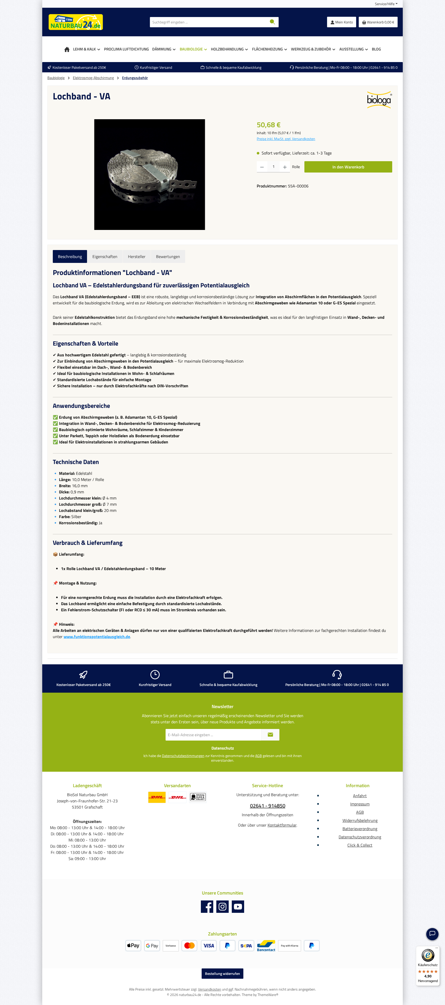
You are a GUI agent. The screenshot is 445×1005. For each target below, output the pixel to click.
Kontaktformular (282, 825)
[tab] (70, 256)
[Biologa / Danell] (379, 100)
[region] (150, 174)
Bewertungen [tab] (168, 256)
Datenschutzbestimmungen (183, 755)
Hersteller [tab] (137, 256)
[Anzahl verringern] (262, 167)
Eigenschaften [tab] (104, 256)
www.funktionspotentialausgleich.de (97, 636)
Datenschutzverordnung (360, 837)
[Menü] (437, 949)
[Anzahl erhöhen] (285, 167)
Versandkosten (209, 989)
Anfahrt (360, 796)
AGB (258, 755)
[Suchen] (273, 22)
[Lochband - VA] (149, 174)
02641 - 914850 (267, 806)
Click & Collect (359, 845)
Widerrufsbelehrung (360, 820)
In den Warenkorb (348, 167)
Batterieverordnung (360, 829)
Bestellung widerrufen (222, 973)
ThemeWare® (268, 994)
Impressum (360, 804)
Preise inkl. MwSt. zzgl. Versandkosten (286, 138)
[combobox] (208, 22)
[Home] (67, 49)
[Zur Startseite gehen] (75, 22)
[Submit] (270, 735)
